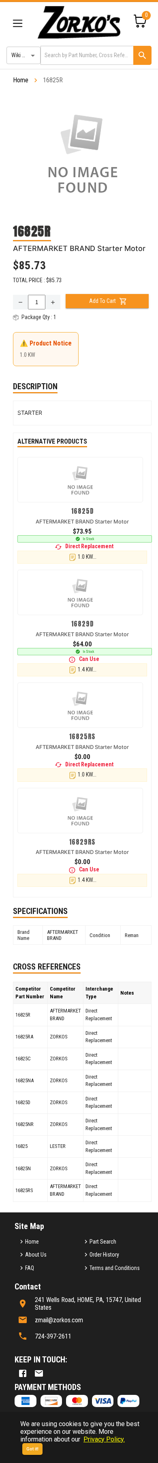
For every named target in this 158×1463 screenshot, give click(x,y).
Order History (104, 1254)
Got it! (32, 1449)
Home (20, 80)
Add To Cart (102, 301)
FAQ (29, 1268)
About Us (36, 1254)
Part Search (103, 1241)
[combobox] (86, 55)
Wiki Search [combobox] (24, 55)
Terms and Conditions (115, 1268)
